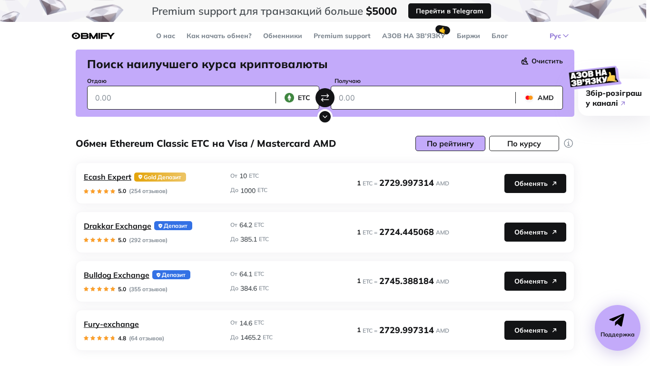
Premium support (342, 35)
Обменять (531, 183)
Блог (500, 35)
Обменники (282, 35)
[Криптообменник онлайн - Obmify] (93, 36)
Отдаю (97, 80)
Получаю (348, 80)
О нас (165, 35)
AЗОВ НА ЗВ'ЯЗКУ (413, 35)
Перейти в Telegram (449, 11)
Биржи (468, 35)
